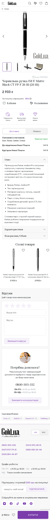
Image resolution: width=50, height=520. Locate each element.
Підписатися (36, 489)
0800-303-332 (25, 384)
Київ (4, 140)
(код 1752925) (41, 77)
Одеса (22, 140)
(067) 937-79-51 (9, 449)
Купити (33, 515)
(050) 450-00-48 (34, 449)
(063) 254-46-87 (10, 454)
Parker (6, 9)
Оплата (37, 131)
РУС (43, 432)
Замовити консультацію (25, 400)
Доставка (14, 131)
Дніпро (9, 140)
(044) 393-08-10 (33, 445)
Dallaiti (18, 418)
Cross (6, 418)
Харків (15, 140)
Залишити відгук (17, 341)
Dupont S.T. (31, 418)
